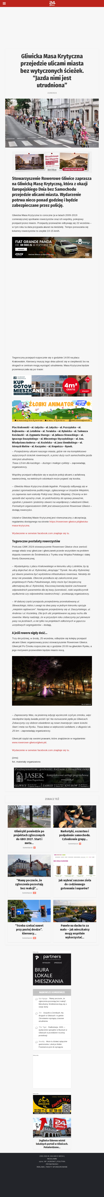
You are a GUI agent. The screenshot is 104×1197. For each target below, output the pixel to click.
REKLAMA (40, 1167)
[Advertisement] (52, 26)
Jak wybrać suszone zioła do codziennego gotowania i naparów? (75, 884)
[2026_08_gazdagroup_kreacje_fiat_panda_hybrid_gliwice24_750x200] (52, 247)
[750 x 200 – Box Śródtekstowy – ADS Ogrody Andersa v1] (52, 385)
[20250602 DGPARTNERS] (52, 969)
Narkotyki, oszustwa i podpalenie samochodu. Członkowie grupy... (74, 835)
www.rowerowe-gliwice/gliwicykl (29, 742)
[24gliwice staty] (52, 1133)
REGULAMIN (52, 1159)
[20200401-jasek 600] (52, 777)
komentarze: (29, 848)
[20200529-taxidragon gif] (52, 1104)
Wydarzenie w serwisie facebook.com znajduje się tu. (41, 533)
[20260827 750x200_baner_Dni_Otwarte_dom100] (52, 161)
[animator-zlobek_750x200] (52, 410)
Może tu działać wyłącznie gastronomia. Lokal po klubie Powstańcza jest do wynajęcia (53, 1044)
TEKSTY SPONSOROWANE (56, 1167)
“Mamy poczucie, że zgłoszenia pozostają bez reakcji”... (29, 884)
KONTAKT (52, 1161)
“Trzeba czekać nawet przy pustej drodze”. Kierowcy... (29, 929)
